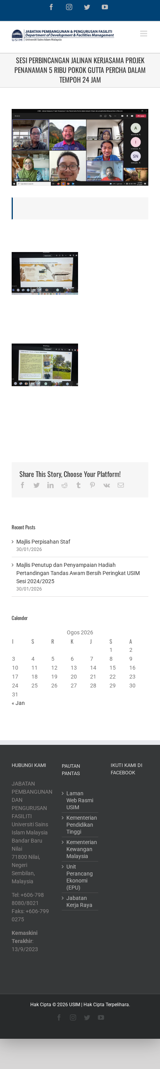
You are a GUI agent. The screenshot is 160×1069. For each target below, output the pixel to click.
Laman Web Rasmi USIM (79, 800)
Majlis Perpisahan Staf (43, 542)
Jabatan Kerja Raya (79, 901)
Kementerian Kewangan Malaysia (80, 849)
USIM (74, 1004)
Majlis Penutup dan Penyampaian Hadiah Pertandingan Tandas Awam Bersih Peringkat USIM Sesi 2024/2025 (78, 573)
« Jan (18, 703)
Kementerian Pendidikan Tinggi (80, 825)
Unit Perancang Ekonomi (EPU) (79, 877)
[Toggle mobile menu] (144, 33)
